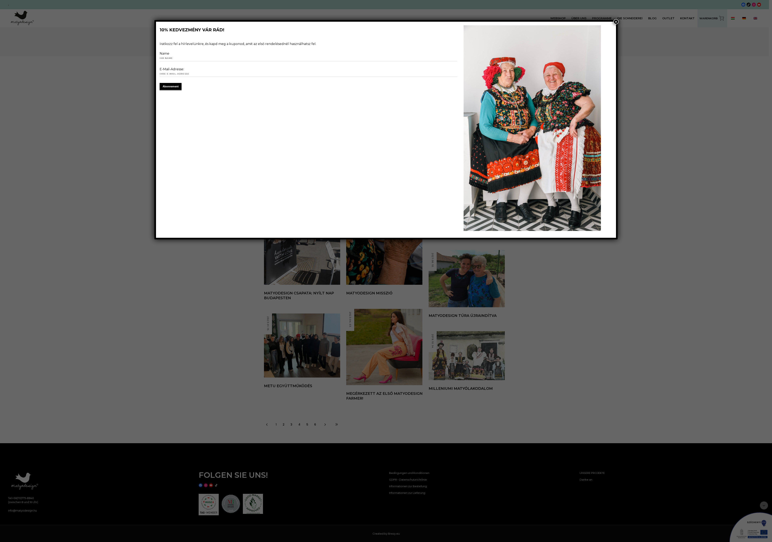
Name (164, 53)
